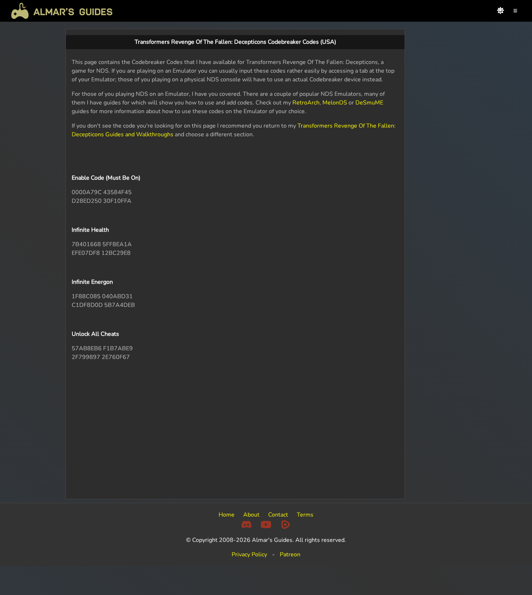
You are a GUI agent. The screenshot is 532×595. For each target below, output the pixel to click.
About (251, 515)
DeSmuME (369, 103)
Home (227, 515)
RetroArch (306, 103)
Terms (305, 515)
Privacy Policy (249, 554)
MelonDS (334, 103)
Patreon (290, 554)
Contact (278, 515)
